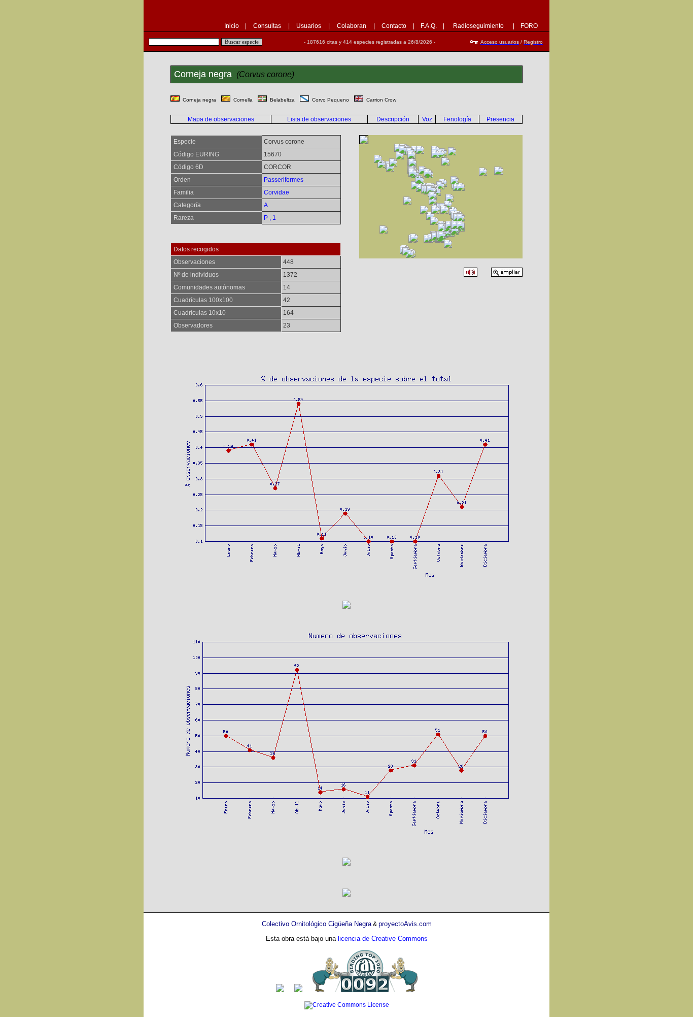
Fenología (457, 119)
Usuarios (308, 25)
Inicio (231, 25)
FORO (529, 25)
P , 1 (270, 217)
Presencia (500, 119)
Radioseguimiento (478, 25)
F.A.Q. (429, 25)
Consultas (267, 25)
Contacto (394, 25)
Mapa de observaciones (221, 119)
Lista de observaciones (319, 119)
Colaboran (351, 25)
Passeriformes (283, 179)
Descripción (392, 119)
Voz (427, 119)
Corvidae (276, 192)
